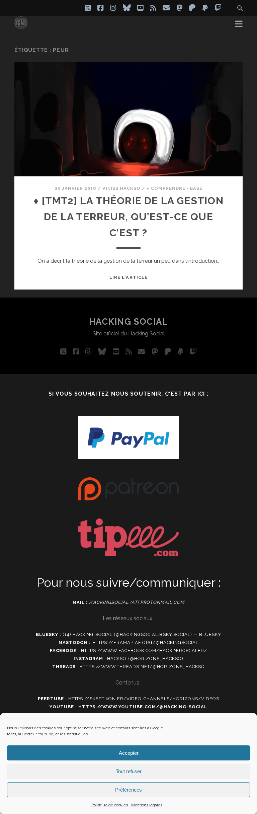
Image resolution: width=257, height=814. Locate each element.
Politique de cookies (109, 805)
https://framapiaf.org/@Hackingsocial (145, 642)
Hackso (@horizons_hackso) (145, 658)
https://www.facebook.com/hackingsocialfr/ (144, 650)
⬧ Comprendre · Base (174, 188)
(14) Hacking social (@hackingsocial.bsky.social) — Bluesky (142, 634)
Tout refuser (129, 771)
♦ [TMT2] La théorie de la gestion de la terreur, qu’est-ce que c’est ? (128, 217)
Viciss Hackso (121, 188)
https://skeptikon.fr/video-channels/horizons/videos (143, 698)
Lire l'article (128, 277)
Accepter (129, 753)
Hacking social (128, 322)
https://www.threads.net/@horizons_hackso (142, 666)
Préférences (128, 790)
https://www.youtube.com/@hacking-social (142, 706)
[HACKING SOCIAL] (20, 26)
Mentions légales (146, 805)
